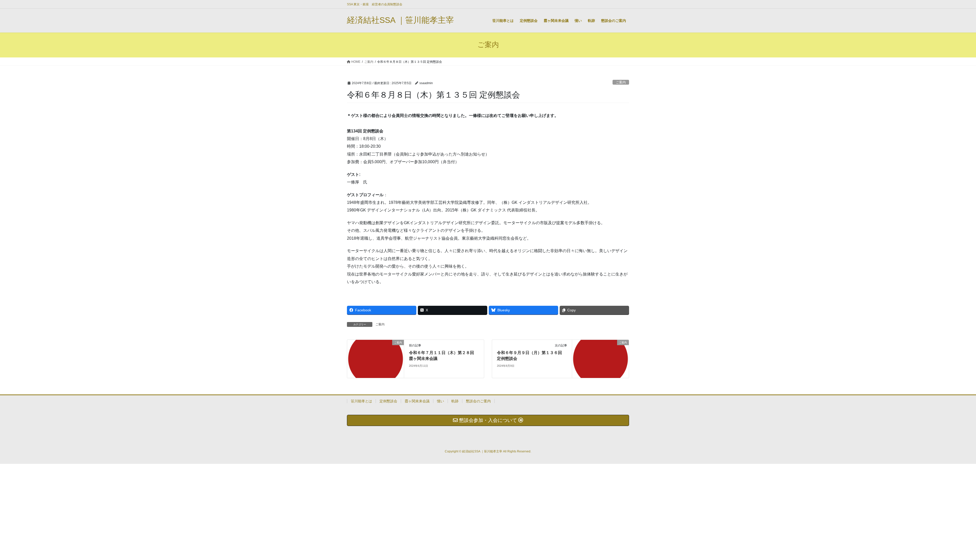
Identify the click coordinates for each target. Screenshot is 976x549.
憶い (440, 401)
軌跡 (455, 401)
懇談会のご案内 (478, 401)
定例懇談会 (388, 401)
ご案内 (621, 82)
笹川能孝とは (361, 401)
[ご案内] (375, 358)
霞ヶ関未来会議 (417, 401)
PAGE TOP (950, 528)
